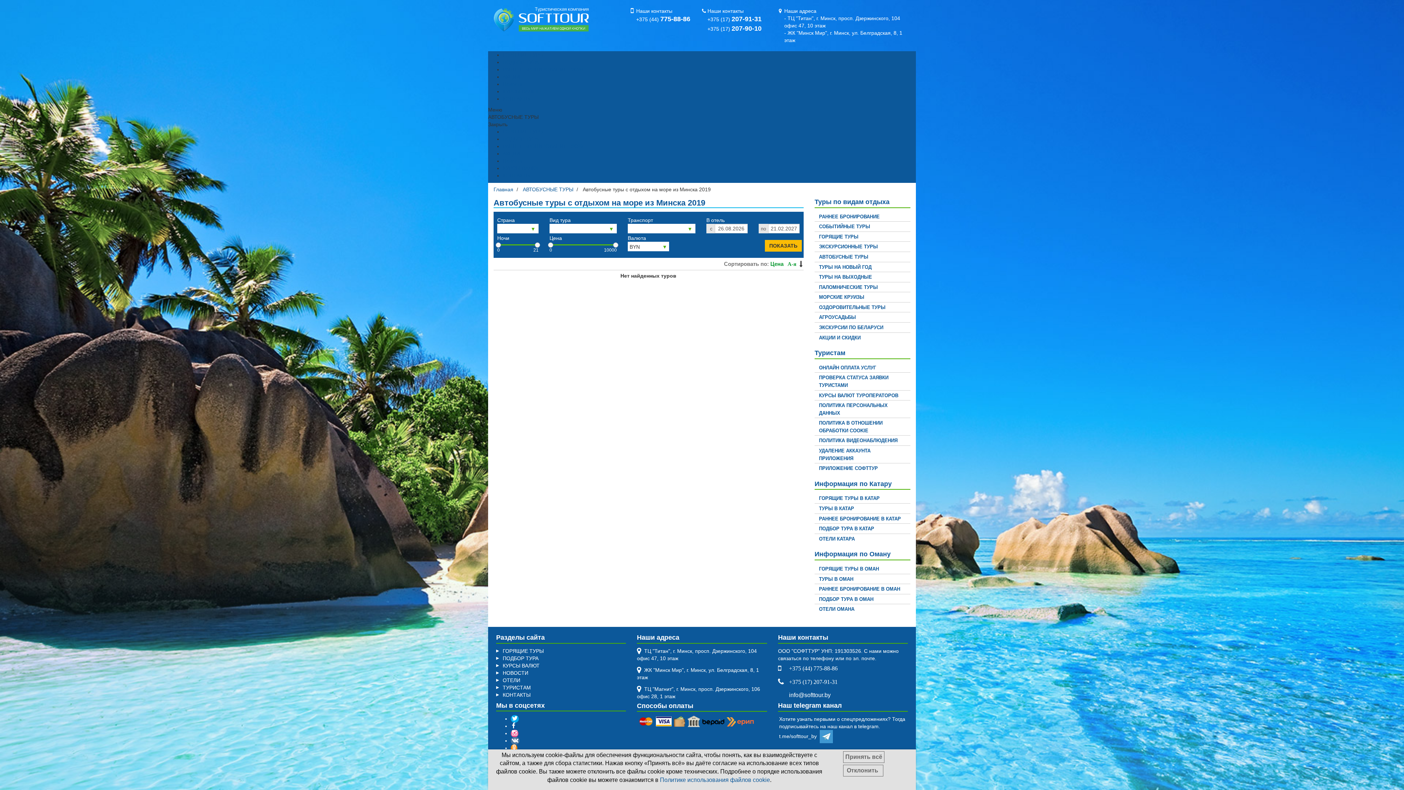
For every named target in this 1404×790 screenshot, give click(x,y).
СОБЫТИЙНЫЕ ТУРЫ (844, 226)
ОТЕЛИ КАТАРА (837, 539)
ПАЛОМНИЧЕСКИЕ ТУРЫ (848, 287)
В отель (715, 220)
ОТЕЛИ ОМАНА (836, 609)
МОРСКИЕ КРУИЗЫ (841, 297)
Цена (556, 238)
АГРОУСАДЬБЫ (837, 317)
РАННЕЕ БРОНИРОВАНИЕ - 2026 (543, 69)
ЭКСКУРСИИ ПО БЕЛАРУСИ (851, 327)
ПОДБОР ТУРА (521, 62)
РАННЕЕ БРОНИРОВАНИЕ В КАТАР (860, 519)
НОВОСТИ (515, 673)
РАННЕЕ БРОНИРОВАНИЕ (849, 216)
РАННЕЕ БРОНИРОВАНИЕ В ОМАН (859, 589)
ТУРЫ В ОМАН (836, 579)
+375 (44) (663, 19)
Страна (506, 220)
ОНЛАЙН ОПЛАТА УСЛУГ (847, 367)
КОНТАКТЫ (517, 99)
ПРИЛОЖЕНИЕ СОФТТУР (848, 468)
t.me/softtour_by (799, 736)
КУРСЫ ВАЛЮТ (521, 91)
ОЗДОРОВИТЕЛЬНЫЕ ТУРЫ (852, 307)
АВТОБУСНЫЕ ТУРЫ (843, 257)
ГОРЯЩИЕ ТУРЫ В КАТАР (849, 498)
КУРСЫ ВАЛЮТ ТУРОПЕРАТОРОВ (858, 395)
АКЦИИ (511, 77)
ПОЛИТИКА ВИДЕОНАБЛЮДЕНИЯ (858, 440)
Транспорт (640, 220)
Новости (512, 84)
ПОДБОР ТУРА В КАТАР (846, 528)
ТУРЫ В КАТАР (836, 508)
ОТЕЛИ (511, 680)
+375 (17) (734, 19)
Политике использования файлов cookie (715, 780)
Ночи (503, 238)
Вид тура (560, 220)
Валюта (637, 238)
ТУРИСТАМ (517, 688)
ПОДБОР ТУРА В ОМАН (846, 599)
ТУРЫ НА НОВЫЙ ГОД (845, 267)
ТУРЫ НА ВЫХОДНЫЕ (845, 277)
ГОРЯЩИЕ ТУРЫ (523, 55)
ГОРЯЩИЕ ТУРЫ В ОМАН (849, 569)
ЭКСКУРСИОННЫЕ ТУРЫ (848, 246)
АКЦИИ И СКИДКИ (840, 338)
